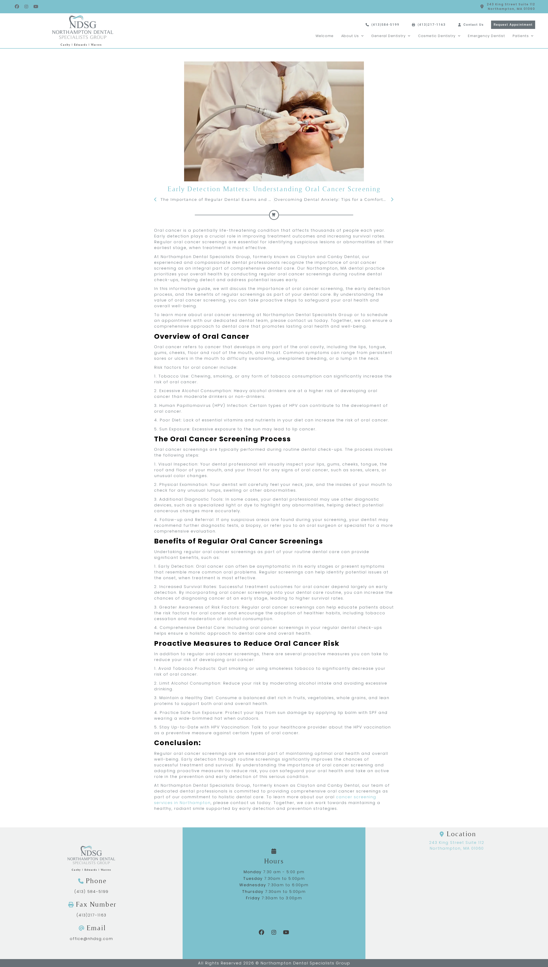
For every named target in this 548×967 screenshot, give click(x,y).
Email (96, 928)
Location (461, 834)
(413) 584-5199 (91, 891)
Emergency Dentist (486, 35)
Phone (96, 881)
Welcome (325, 35)
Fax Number (96, 904)
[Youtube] (36, 6)
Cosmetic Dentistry (437, 35)
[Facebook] (17, 6)
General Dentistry (388, 35)
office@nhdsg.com (91, 938)
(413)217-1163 (91, 915)
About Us (350, 35)
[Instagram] (26, 6)
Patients (521, 35)
